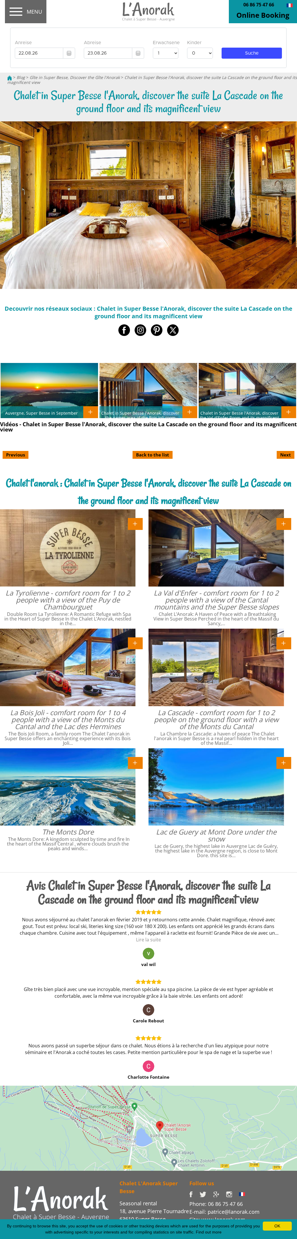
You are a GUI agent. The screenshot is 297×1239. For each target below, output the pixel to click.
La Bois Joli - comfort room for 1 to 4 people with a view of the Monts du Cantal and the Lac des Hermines (68, 719)
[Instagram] (232, 1194)
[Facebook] (194, 1194)
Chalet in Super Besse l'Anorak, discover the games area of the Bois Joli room (140, 415)
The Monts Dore (68, 832)
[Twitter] (206, 1194)
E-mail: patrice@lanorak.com (224, 1211)
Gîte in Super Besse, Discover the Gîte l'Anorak (75, 77)
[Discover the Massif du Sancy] (61, 1203)
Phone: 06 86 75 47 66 (216, 1203)
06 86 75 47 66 (258, 4)
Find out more (209, 1232)
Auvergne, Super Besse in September (41, 413)
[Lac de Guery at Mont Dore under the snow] (283, 762)
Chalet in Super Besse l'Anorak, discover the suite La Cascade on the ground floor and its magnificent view (152, 80)
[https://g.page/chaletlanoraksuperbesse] (219, 1194)
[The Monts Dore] (135, 762)
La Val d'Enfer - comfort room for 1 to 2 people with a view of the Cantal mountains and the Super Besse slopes (216, 600)
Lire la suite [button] (148, 939)
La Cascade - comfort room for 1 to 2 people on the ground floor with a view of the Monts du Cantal (216, 719)
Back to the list (152, 455)
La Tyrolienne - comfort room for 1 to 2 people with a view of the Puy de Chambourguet (68, 600)
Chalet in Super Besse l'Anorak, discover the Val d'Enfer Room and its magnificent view (239, 417)
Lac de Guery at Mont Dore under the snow (216, 835)
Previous (15, 455)
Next (285, 455)
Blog (21, 77)
